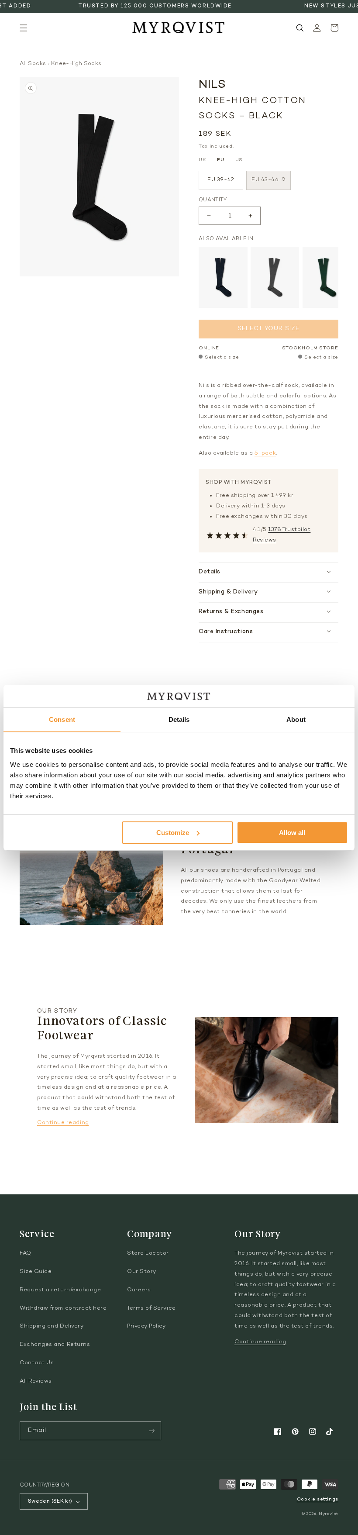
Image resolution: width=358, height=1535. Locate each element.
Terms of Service (151, 1308)
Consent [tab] (62, 719)
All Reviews (36, 1381)
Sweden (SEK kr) (50, 1501)
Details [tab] (179, 719)
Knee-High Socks (76, 63)
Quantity (213, 200)
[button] (23, 28)
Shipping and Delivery (51, 1326)
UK (202, 160)
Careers (139, 1290)
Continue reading (63, 1122)
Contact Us (37, 1362)
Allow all (292, 832)
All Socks (33, 63)
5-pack (265, 453)
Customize (172, 832)
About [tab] (296, 719)
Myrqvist (328, 1513)
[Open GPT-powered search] (300, 28)
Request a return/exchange (60, 1290)
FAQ (25, 1253)
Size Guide (36, 1271)
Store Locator (148, 1253)
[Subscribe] (152, 1430)
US (239, 160)
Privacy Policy (146, 1326)
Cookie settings (317, 1499)
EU (220, 160)
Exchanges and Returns (55, 1344)
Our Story (141, 1271)
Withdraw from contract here (63, 1308)
